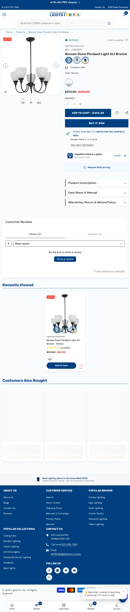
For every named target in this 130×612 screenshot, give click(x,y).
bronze (50, 357)
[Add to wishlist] (81, 365)
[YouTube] (74, 570)
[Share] (125, 112)
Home (9, 32)
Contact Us (100, 7)
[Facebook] (49, 570)
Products (20, 32)
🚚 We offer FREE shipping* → (65, 2)
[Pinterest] (66, 570)
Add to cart (61, 365)
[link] (117, 113)
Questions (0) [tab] (95, 234)
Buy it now (97, 123)
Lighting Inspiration (74, 45)
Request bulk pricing (99, 167)
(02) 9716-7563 (69, 544)
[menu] (4, 14)
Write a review (65, 259)
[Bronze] (69, 83)
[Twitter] (49, 577)
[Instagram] (58, 570)
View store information (82, 144)
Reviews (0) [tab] (35, 234)
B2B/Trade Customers (118, 7)
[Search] (109, 23)
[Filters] (8, 244)
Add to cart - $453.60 (88, 112)
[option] (31, 66)
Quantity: (70, 98)
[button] (5, 65)
